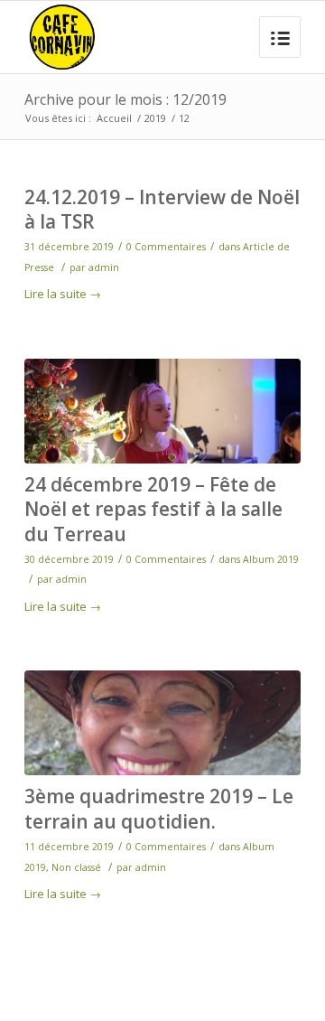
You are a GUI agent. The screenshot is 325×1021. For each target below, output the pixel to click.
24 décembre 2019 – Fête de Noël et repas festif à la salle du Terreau (153, 509)
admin (103, 267)
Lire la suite (62, 294)
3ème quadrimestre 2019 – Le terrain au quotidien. (158, 808)
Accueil (114, 118)
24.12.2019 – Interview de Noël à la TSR (162, 209)
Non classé (76, 867)
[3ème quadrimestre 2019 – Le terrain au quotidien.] (162, 722)
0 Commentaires (166, 246)
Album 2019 (271, 559)
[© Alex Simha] (162, 411)
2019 (155, 118)
